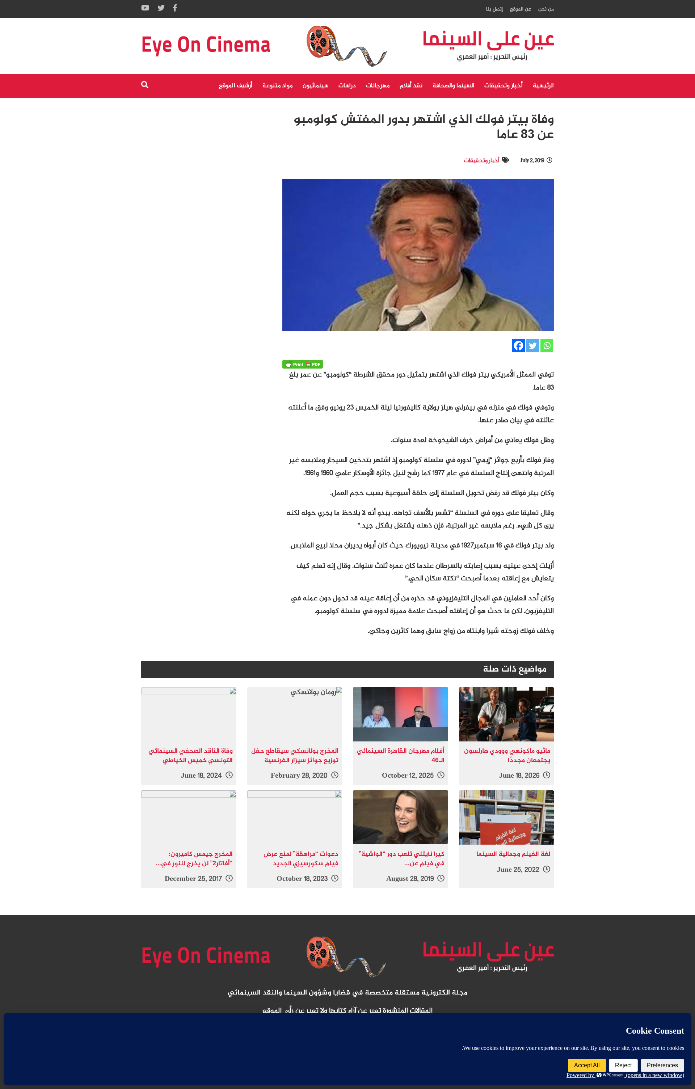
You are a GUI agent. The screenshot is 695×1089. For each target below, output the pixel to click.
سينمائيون (315, 86)
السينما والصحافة (453, 86)
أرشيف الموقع (235, 86)
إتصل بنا (494, 9)
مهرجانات (377, 86)
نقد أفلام (411, 86)
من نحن (546, 9)
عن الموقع (520, 9)
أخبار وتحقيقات (503, 86)
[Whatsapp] (546, 345)
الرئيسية (543, 86)
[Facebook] (518, 345)
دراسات (347, 86)
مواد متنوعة (277, 86)
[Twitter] (532, 345)
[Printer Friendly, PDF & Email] (302, 364)
